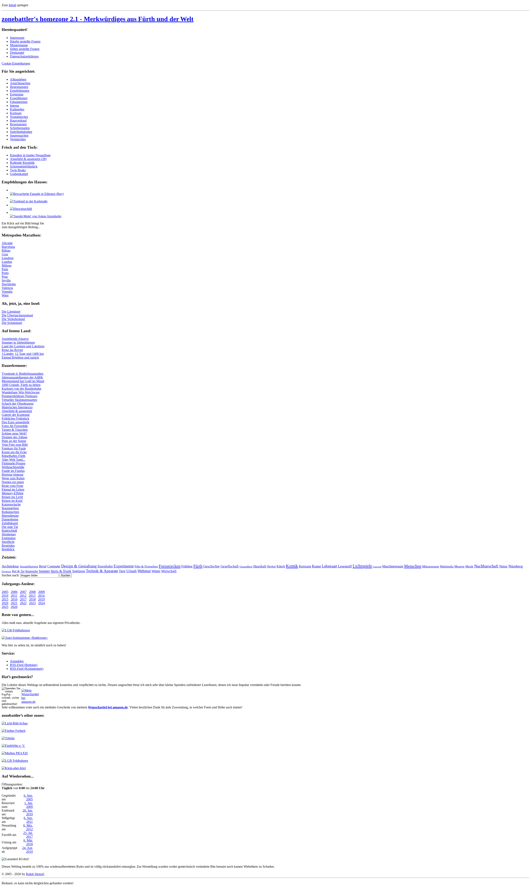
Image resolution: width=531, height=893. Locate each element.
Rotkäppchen (10, 512)
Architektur (10, 566)
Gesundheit (246, 566)
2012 (23, 595)
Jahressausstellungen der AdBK (22, 377)
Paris (5, 269)
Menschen (412, 566)
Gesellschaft (229, 566)
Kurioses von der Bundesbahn (21, 388)
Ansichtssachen (20, 83)
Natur (503, 566)
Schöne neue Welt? (14, 433)
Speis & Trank (61, 571)
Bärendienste (10, 515)
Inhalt (12, 5)
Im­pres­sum (17, 37)
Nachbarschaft (486, 566)
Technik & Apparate (102, 571)
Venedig (7, 291)
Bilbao (6, 250)
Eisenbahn (105, 566)
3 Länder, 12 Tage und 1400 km (23, 353)
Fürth (197, 566)
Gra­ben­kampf (19, 174)
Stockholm (9, 284)
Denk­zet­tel (17, 52)
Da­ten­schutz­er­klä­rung (24, 56)
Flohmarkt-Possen (13, 463)
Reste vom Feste (12, 486)
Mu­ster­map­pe (19, 45)
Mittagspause (430, 566)
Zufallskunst (10, 523)
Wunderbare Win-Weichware (21, 392)
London (7, 261)
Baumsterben (10, 508)
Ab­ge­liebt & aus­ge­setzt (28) (28, 159)
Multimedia (446, 566)
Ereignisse (16, 94)
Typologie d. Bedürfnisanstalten (22, 373)
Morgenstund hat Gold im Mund (23, 381)
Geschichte (211, 566)
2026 (14, 607)
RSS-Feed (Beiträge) (23, 665)
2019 (41, 599)
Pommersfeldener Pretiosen (19, 396)
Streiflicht (8, 542)
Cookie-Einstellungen (16, 63)
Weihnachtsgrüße (13, 467)
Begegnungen (19, 87)
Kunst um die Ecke (14, 452)
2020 (5, 603)
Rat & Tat (18, 571)
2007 (23, 592)
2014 (41, 595)
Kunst (316, 566)
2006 (14, 592)
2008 (32, 592)
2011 (14, 595)
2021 (14, 603)
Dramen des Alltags (14, 437)
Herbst (271, 566)
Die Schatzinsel (12, 323)
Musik (469, 566)
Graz (5, 254)
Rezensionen (18, 124)
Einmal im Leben (13, 489)
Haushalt (259, 566)
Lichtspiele (362, 565)
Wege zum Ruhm (13, 478)
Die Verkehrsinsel (13, 319)
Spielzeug (78, 571)
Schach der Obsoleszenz (18, 403)
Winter (156, 571)
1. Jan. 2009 (28, 804)
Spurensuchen (19, 135)
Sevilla (6, 280)
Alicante (7, 243)
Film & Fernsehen (146, 566)
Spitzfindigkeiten (21, 132)
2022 (23, 603)
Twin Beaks (18, 170)
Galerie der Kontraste (16, 414)
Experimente (124, 566)
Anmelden (17, 661)
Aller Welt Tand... (13, 459)
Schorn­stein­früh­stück (24, 166)
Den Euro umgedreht (15, 422)
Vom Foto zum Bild (15, 444)
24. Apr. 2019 (27, 849)
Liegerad (377, 567)
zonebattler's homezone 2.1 (98, 19)
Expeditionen (18, 98)
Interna (14, 105)
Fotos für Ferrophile (15, 426)
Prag (5, 276)
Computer (53, 566)
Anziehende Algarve (15, 339)
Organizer (6, 571)
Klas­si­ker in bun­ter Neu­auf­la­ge (30, 155)
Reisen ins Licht (12, 497)
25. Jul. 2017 (28, 834)
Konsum (305, 566)
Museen (459, 566)
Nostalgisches (19, 117)
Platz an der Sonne (14, 441)
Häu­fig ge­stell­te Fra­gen (25, 41)
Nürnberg (515, 566)
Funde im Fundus (13, 471)
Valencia (7, 288)
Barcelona (8, 247)
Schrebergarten (20, 128)
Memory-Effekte (12, 493)
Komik (292, 566)
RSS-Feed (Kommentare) (26, 668)
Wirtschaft (169, 571)
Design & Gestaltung (79, 566)
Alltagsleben (18, 79)
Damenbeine (10, 519)
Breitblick (8, 549)
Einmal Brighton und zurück (20, 357)
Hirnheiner (9, 534)
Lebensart (329, 566)
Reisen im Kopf (12, 500)
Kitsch (280, 566)
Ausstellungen (29, 566)
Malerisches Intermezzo (17, 407)
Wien (5, 295)
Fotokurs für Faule (14, 448)
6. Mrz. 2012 (28, 827)
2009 (41, 592)
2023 (32, 603)
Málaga (6, 265)
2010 (5, 595)
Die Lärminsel (11, 311)
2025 (5, 607)
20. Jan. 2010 (28, 812)
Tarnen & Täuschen (15, 429)
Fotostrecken (169, 566)
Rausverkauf (18, 120)
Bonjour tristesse (12, 474)
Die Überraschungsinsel (17, 315)
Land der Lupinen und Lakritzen (23, 346)
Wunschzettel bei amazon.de (108, 707)
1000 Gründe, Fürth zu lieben (21, 385)
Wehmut (144, 571)
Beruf (42, 566)
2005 (5, 592)
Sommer (44, 571)
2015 (5, 599)
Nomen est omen (13, 482)
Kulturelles (17, 109)
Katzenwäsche (11, 504)
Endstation (9, 538)
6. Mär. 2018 (28, 842)
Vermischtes (18, 139)
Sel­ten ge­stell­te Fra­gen (24, 49)
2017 (23, 599)
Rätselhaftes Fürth (13, 456)
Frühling (186, 566)
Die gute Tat (10, 527)
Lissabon (7, 258)
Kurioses (16, 113)
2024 (41, 603)
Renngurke (31, 571)
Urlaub (131, 571)
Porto (5, 273)
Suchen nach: (10, 575)
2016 (14, 599)
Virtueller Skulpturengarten (19, 400)
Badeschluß (9, 530)
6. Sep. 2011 (28, 819)
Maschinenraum (392, 566)
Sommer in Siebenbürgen (18, 342)
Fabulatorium (18, 102)
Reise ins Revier (12, 350)
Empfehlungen (19, 90)
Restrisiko (8, 545)
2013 (32, 595)
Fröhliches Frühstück (15, 418)
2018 (32, 599)
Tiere (122, 571)
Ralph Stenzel (35, 874)
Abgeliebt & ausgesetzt (17, 411)
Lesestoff (345, 566)
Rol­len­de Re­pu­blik (22, 162)
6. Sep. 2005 (28, 797)
